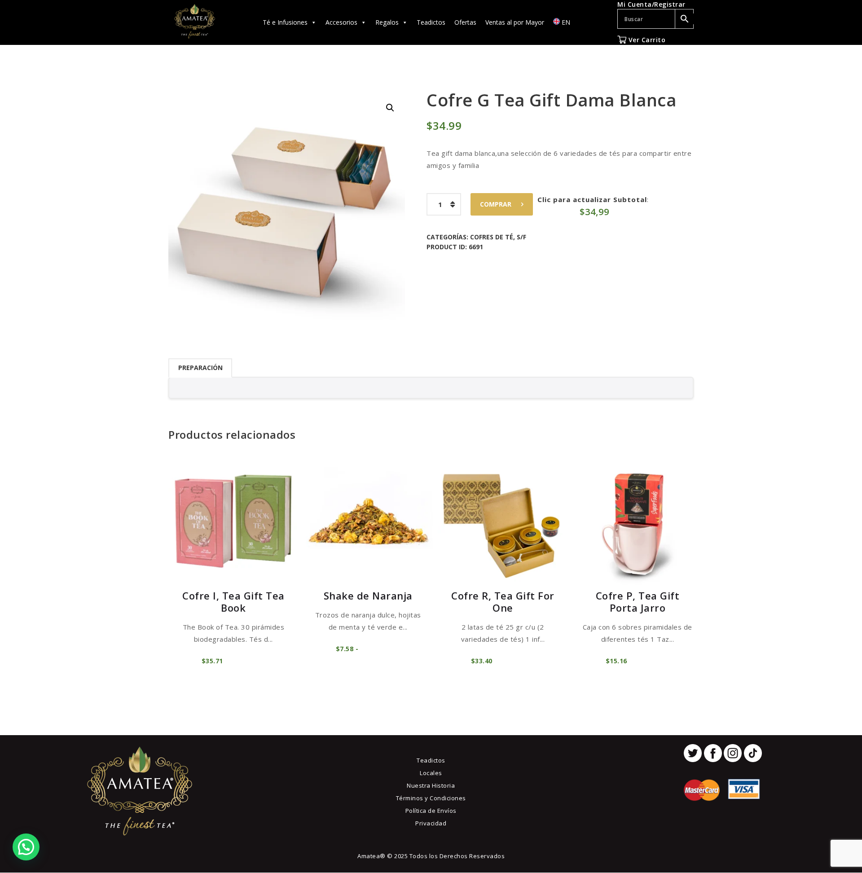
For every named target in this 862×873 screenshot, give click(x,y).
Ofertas (465, 22)
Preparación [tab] (200, 367)
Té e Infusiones (285, 22)
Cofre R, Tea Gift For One (502, 601)
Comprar (495, 204)
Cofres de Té (491, 237)
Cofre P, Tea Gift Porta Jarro (638, 601)
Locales (431, 773)
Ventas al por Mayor (514, 22)
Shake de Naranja (368, 595)
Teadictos (431, 22)
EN (565, 22)
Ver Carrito (645, 39)
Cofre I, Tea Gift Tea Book (233, 601)
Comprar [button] (245, 661)
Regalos (387, 22)
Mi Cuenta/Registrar (651, 4)
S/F (521, 237)
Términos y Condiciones (431, 798)
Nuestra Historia (431, 785)
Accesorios (341, 22)
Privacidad (430, 823)
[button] (390, 108)
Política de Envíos (431, 811)
